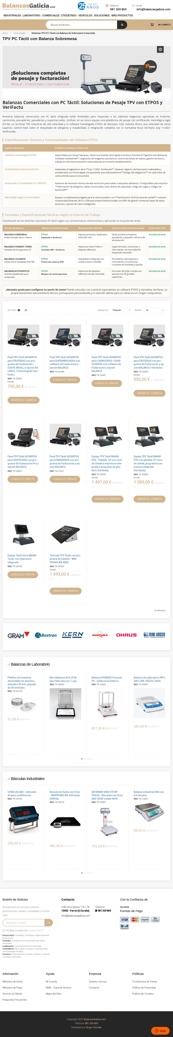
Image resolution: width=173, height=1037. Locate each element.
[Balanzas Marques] (73, 635)
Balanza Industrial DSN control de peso (149, 794)
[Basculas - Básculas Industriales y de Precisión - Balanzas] (29, 7)
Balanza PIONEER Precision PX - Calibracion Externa (107, 679)
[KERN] (46, 635)
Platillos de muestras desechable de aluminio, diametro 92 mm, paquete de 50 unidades (22, 682)
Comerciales (20, 33)
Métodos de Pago (12, 987)
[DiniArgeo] (127, 635)
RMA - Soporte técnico (58, 987)
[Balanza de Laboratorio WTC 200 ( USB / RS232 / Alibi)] (149, 703)
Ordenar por (103, 310)
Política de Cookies (143, 993)
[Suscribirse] (48, 922)
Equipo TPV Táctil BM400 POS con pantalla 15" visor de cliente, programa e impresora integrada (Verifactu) (148, 463)
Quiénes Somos (98, 981)
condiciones (34, 930)
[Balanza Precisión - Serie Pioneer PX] (107, 704)
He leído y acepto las (24, 930)
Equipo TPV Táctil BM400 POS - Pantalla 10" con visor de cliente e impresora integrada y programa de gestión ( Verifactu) (107, 463)
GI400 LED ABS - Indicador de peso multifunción (22, 794)
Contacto (94, 987)
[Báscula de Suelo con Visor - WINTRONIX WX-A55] (65, 822)
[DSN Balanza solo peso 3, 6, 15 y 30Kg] (149, 812)
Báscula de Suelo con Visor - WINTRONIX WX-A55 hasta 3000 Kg (65, 795)
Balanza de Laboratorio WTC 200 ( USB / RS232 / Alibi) (149, 679)
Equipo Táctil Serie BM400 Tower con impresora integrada (22, 559)
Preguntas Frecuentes (15, 999)
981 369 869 (118, 9)
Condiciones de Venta (144, 981)
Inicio (5, 33)
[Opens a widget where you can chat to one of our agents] (160, 1031)
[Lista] (26, 310)
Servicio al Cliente (12, 993)
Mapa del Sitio (53, 993)
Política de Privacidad (144, 987)
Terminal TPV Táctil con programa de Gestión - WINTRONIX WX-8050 (65, 559)
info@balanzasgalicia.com (75, 915)
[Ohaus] (100, 635)
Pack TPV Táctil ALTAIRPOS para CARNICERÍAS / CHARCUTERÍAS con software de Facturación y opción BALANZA (106, 364)
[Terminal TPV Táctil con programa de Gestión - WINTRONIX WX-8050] (65, 551)
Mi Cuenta (51, 981)
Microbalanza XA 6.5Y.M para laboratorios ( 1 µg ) (63, 679)
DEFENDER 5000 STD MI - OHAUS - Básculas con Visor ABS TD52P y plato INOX (107, 795)
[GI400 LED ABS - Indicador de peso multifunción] (23, 819)
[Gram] (154, 635)
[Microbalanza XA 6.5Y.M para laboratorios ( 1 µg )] (65, 704)
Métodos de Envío (12, 981)
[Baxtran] (19, 635)
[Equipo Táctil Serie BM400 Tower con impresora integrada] (23, 551)
